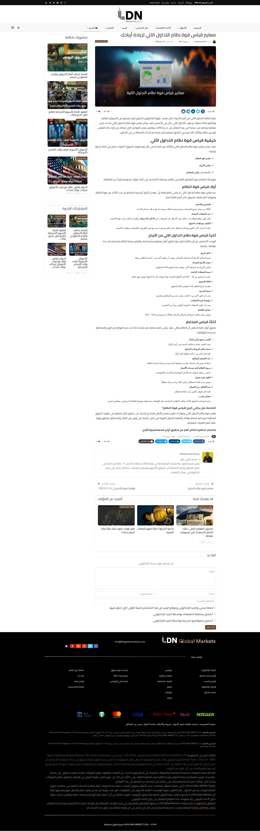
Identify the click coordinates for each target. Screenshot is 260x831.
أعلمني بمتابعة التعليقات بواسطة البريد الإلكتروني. (183, 614)
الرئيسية (197, 27)
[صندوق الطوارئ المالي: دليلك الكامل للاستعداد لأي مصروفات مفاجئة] (194, 515)
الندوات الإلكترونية (209, 670)
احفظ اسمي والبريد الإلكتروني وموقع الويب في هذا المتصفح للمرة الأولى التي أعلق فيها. (161, 608)
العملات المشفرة (164, 681)
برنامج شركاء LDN (120, 676)
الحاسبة (110, 27)
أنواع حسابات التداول (207, 676)
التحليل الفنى (82, 45)
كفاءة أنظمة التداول (184, 436)
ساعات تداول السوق (119, 670)
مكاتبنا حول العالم (76, 670)
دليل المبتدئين (142, 27)
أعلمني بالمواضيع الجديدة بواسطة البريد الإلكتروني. (182, 620)
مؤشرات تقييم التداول (169, 436)
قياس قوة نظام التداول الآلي (201, 436)
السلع (169, 687)
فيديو (125, 27)
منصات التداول (210, 692)
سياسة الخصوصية (207, 724)
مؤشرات (168, 692)
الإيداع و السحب (210, 681)
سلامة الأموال (149, 724)
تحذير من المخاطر (134, 724)
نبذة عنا (173, 2)
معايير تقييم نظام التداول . (200, 488)
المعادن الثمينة (165, 676)
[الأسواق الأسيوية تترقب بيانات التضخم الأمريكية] (67, 133)
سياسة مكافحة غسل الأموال (185, 724)
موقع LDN (189, 2)
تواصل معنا (165, 2)
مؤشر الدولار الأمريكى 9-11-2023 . (116, 488)
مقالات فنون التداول (101, 41)
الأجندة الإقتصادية (163, 27)
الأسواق (183, 27)
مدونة (164, 127)
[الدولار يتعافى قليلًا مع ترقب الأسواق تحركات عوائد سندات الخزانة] (67, 171)
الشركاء (180, 2)
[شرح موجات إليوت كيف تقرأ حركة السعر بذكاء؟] (116, 515)
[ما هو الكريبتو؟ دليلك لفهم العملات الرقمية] (155, 515)
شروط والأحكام (164, 724)
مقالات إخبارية (82, 83)
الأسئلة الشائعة (155, 2)
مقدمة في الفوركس (119, 681)
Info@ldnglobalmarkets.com (130, 642)
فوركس (168, 670)
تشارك (169, 698)
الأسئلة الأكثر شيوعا (76, 687)
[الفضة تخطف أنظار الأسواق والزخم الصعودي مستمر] (67, 57)
